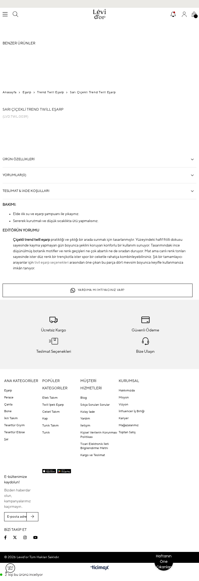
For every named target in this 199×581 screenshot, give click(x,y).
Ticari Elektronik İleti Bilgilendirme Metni (94, 446)
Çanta (8, 404)
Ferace (8, 397)
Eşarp (8, 390)
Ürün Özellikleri (19, 159)
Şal (6, 439)
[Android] (64, 471)
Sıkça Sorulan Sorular (95, 404)
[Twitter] (18, 537)
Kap (45, 418)
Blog (83, 397)
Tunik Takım (50, 425)
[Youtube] (38, 537)
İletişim (85, 425)
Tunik (46, 432)
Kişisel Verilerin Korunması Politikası (98, 435)
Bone (8, 411)
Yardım (85, 418)
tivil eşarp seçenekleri (51, 262)
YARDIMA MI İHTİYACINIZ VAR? (101, 290)
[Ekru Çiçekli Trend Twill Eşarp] (54, 144)
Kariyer (124, 418)
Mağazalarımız (129, 425)
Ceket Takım (51, 411)
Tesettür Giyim (14, 425)
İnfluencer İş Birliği (132, 411)
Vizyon (123, 404)
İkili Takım (11, 418)
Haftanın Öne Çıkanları (164, 561)
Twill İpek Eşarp (53, 404)
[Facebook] (8, 537)
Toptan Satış (127, 432)
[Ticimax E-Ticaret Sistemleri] (99, 568)
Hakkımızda (127, 390)
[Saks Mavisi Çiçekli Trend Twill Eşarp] (33, 144)
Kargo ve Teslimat (92, 455)
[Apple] (49, 471)
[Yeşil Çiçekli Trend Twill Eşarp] (13, 144)
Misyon (124, 397)
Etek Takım (50, 397)
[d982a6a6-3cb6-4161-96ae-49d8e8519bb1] (160, 528)
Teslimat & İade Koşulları (26, 191)
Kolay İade (87, 411)
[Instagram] (28, 537)
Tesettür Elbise (14, 432)
